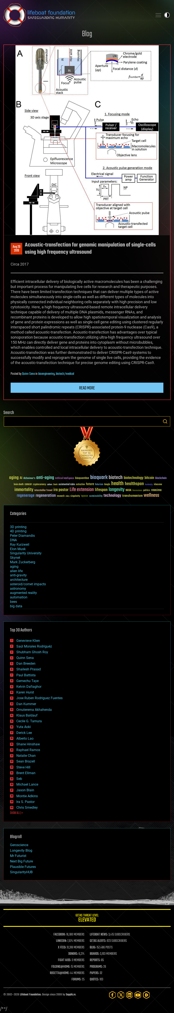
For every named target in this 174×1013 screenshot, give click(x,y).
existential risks (67, 484)
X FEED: (62, 947)
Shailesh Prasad (28, 669)
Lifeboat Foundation (30, 994)
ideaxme (158, 484)
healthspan (134, 484)
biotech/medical (65, 374)
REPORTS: (95, 960)
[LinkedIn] (129, 995)
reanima (156, 490)
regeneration (46, 495)
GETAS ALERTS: (98, 941)
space (84, 496)
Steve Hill (23, 767)
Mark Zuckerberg (22, 562)
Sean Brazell (25, 761)
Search (165, 421)
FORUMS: (76, 979)
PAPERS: (94, 973)
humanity (149, 484)
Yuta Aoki (23, 727)
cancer (28, 484)
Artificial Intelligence (64, 478)
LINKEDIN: (61, 941)
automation (18, 597)
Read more (87, 388)
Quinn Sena (28, 374)
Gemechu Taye (27, 681)
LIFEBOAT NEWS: (99, 934)
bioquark (99, 478)
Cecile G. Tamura (29, 721)
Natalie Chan (26, 756)
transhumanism (132, 496)
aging (14, 477)
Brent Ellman (25, 773)
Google (107, 484)
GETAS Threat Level (87, 918)
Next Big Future (21, 861)
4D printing (18, 531)
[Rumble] (146, 995)
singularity (75, 496)
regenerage (26, 495)
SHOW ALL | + (16, 813)
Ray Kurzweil (19, 544)
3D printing (18, 527)
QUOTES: (94, 979)
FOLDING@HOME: (60, 967)
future (90, 484)
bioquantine (82, 478)
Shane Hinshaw (28, 744)
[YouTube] (138, 995)
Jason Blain (25, 790)
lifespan (101, 489)
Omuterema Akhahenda (34, 710)
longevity (117, 490)
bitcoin (149, 478)
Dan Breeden (25, 663)
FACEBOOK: (59, 934)
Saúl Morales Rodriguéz (34, 646)
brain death (19, 484)
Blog (87, 34)
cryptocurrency (39, 484)
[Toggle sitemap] (158, 15)
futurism (99, 484)
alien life (16, 571)
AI (21, 478)
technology (112, 495)
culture (49, 484)
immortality (23, 489)
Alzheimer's (29, 478)
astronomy (18, 589)
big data (16, 606)
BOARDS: (94, 954)
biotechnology (133, 478)
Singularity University (26, 553)
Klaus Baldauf (27, 715)
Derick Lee (24, 733)
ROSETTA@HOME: (59, 973)
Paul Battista (26, 675)
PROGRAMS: (96, 967)
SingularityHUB (21, 872)
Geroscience (19, 845)
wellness (151, 495)
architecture (19, 580)
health (117, 484)
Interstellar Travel (43, 490)
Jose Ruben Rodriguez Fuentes (39, 698)
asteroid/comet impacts (28, 584)
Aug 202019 (16, 249)
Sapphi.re (71, 994)
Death (55, 484)
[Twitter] (121, 995)
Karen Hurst (25, 692)
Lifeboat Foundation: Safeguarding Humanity (76, 15)
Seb (19, 779)
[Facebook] (112, 995)
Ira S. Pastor (25, 802)
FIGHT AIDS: (64, 960)
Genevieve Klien (28, 641)
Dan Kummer (26, 704)
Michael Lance (27, 784)
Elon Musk (18, 549)
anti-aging (45, 477)
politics (146, 490)
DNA (13, 540)
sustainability (95, 496)
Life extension (82, 490)
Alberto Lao (25, 738)
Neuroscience (137, 491)
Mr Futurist (18, 856)
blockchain (161, 478)
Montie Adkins (27, 796)
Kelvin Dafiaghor (28, 687)
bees (13, 602)
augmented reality (23, 593)
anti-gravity (18, 575)
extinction (80, 484)
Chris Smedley (27, 807)
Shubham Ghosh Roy (32, 652)
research (61, 496)
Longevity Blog (21, 850)
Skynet (15, 558)
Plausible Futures (23, 867)
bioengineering (46, 374)
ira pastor (61, 489)
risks (67, 496)
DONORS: (73, 954)
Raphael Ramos (28, 750)
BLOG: (93, 947)
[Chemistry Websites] (87, 447)
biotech (116, 477)
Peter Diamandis (22, 536)
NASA (128, 490)
